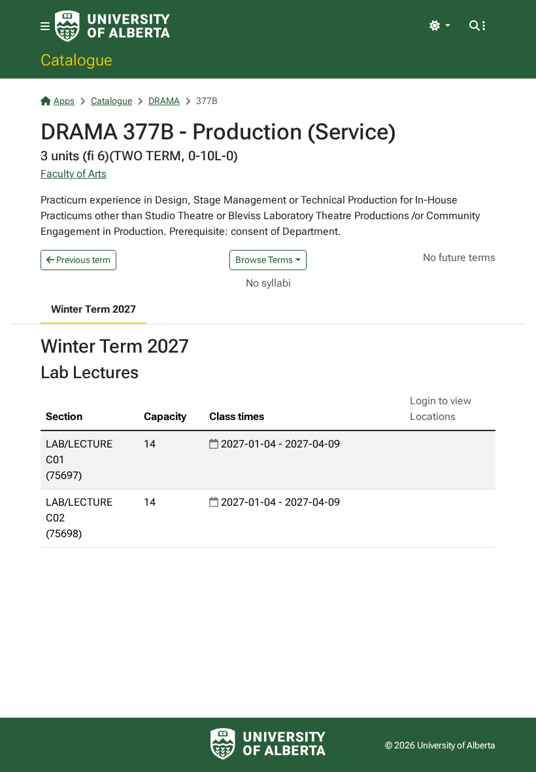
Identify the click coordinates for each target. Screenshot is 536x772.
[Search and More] (477, 26)
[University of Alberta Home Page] (112, 26)
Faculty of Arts (74, 173)
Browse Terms (264, 259)
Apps (64, 101)
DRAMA (164, 101)
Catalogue (76, 59)
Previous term (82, 259)
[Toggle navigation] (45, 26)
